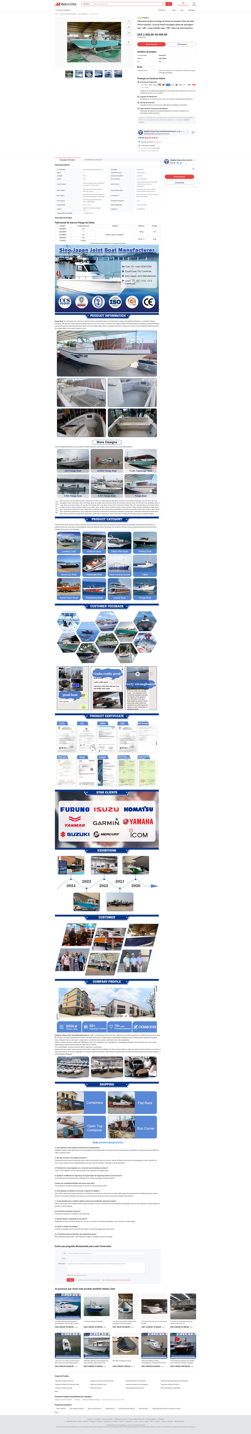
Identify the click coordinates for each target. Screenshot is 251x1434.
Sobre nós (89, 1419)
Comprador (161, 10)
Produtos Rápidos (151, 1419)
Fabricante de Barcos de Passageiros (137, 1384)
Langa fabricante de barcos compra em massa (166, 1408)
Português (92, 1421)
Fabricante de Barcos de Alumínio (136, 1381)
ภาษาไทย (157, 1421)
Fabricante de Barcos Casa (98, 1384)
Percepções (161, 1419)
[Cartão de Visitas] (193, 168)
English (79, 1421)
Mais (56, 1412)
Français (99, 1421)
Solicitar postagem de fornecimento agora (116, 1280)
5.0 (171, 163)
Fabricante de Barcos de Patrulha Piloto (67, 1384)
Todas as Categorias (64, 10)
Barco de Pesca (94, 14)
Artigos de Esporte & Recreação (68, 14)
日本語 (146, 1421)
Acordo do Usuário (107, 1419)
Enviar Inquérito (151, 44)
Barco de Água (143, 1408)
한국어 (141, 1421)
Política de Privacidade (121, 1419)
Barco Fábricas (61, 1408)
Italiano (115, 1421)
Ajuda (174, 10)
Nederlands (129, 1421)
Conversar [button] (183, 44)
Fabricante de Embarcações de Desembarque (174, 1381)
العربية (135, 1421)
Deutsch (122, 1421)
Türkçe (163, 1421)
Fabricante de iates (96, 1388)
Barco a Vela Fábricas (94, 1408)
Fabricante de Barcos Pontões (170, 1384)
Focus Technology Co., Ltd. (122, 1425)
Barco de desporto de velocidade (171, 1388)
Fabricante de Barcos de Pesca (64, 1381)
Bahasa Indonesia (179, 1421)
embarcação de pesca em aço (135, 1388)
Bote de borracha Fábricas (127, 1408)
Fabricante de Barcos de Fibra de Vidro (102, 1381)
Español (85, 1421)
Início (56, 14)
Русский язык (107, 1421)
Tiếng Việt (170, 1421)
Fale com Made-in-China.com (136, 1419)
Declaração (97, 1419)
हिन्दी (152, 1421)
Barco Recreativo (83, 14)
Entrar (194, 5)
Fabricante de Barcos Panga (63, 1388)
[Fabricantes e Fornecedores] (65, 4)
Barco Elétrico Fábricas (77, 1408)
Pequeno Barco (110, 1408)
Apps (181, 10)
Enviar (70, 1280)
